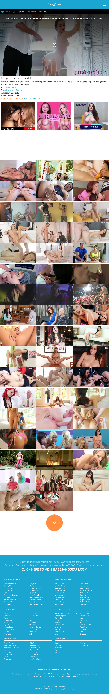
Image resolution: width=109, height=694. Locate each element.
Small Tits (33, 632)
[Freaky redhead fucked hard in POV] (91, 274)
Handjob (32, 622)
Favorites (58, 652)
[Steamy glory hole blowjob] (18, 294)
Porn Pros (7, 593)
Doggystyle (8, 620)
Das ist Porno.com (10, 654)
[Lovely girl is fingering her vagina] (54, 356)
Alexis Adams (60, 595)
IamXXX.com (34, 645)
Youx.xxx (47, 11)
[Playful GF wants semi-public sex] (54, 191)
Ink (81, 622)
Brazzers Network (10, 583)
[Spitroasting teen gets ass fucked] (54, 460)
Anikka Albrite (85, 602)
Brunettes (10, 90)
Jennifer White (60, 586)
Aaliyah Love (84, 593)
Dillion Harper (60, 590)
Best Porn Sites (35, 659)
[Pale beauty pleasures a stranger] (91, 232)
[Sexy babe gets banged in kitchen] (18, 315)
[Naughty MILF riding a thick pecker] (54, 501)
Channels (58, 645)
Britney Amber (60, 588)
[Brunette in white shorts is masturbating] (91, 336)
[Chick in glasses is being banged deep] (18, 232)
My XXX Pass (8, 588)
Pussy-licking (8, 622)
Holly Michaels (60, 583)
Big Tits (6, 625)
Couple (19, 90)
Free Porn (33, 652)
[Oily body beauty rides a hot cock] (91, 398)
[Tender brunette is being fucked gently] (18, 418)
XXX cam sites (34, 654)
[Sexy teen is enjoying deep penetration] (18, 212)
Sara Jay (83, 595)
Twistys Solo (84, 616)
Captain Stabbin (86, 625)
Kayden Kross (60, 625)
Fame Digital (34, 595)
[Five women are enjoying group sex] (54, 480)
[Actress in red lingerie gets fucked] (91, 460)
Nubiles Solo (59, 632)
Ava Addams (59, 602)
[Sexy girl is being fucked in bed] (54, 398)
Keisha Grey (59, 593)
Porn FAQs (33, 657)
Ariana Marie (59, 599)
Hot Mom (83, 629)
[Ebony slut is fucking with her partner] (91, 418)
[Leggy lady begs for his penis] (18, 170)
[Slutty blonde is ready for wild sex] (54, 212)
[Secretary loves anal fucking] (18, 274)
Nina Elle (58, 627)
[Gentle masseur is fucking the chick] (18, 253)
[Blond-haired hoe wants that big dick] (91, 212)
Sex (30, 620)
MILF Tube (8, 652)
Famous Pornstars (10, 645)
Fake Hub (32, 593)
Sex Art (57, 620)
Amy (56, 634)
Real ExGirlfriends (36, 604)
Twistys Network (10, 599)
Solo (31, 634)
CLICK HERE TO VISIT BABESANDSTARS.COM (54, 569)
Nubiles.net (8, 590)
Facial (6, 618)
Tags (56, 650)
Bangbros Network (11, 595)
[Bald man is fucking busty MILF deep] (54, 315)
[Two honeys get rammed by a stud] (91, 439)
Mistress (58, 622)
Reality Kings (8, 586)
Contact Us (84, 645)
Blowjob (7, 613)
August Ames (85, 599)
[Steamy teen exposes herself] (54, 336)
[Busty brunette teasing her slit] (91, 356)
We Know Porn (34, 647)
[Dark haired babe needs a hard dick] (54, 274)
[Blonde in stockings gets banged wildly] (91, 315)
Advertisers (84, 643)
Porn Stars (58, 647)
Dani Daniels (12, 87)
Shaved (32, 625)
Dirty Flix (32, 583)
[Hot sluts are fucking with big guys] (54, 439)
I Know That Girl (34, 11)
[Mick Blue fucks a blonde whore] (18, 460)
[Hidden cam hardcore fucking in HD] (54, 294)
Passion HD (30, 98)
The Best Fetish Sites (11, 647)
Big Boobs (58, 618)
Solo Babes (84, 620)
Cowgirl (32, 618)
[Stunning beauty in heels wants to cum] (18, 336)
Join (39, 98)
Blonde (6, 632)
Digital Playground (36, 588)
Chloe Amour (59, 597)
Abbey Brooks (85, 613)
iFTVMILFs (7, 657)
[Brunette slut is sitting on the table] (18, 356)
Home (57, 643)
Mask (82, 618)
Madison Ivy (84, 597)
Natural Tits (33, 616)
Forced (57, 629)
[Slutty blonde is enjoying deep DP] (18, 377)
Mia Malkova (84, 588)
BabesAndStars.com (16, 565)
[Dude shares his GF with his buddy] (54, 232)
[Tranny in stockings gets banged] (18, 501)
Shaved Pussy (9, 629)
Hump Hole (8, 650)
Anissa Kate (59, 604)
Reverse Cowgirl (35, 627)
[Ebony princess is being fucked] (18, 439)
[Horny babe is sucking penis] (91, 480)
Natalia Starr (84, 586)
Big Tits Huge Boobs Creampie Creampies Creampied (74, 613)
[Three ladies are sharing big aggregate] (91, 377)
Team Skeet (33, 602)
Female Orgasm (60, 616)
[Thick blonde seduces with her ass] (18, 191)
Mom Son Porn (34, 650)
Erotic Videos (9, 643)
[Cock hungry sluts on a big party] (91, 294)
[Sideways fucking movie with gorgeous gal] (54, 170)
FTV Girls (7, 604)
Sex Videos (8, 659)
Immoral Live (9, 597)
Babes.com (33, 590)
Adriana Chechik (86, 590)
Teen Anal (83, 627)
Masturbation (9, 627)
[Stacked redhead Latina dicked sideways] (91, 191)
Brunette (7, 616)
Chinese (83, 634)
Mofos (31, 586)
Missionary (8, 634)
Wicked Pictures (35, 599)
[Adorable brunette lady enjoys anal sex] (54, 418)
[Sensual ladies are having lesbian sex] (54, 377)
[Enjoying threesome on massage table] (91, 253)
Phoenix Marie (85, 604)
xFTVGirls (32, 643)
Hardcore (32, 613)
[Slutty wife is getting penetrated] (18, 480)
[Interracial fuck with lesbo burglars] (91, 170)
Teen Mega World (36, 597)
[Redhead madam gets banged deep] (18, 398)
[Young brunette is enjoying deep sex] (54, 253)
